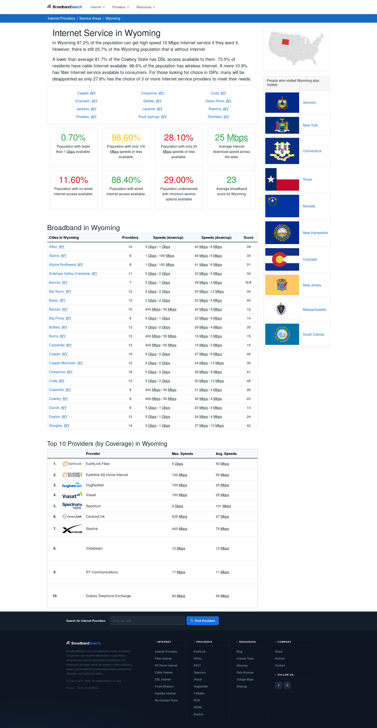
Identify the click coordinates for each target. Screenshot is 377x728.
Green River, (218, 100)
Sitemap (241, 686)
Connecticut (312, 150)
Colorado (310, 259)
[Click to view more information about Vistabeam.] (72, 548)
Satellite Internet (165, 693)
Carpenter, (60, 344)
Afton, (57, 246)
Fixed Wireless (164, 686)
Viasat (198, 679)
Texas (307, 179)
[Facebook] (278, 685)
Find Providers (205, 621)
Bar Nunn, (60, 291)
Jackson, (86, 108)
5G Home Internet (166, 665)
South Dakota (313, 334)
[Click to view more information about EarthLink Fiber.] (72, 463)
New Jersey (312, 284)
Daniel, (58, 407)
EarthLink (200, 651)
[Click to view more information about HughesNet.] (72, 485)
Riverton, (86, 116)
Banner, (58, 282)
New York (310, 125)
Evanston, (86, 100)
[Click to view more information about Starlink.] (72, 528)
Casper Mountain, (66, 362)
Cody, (218, 93)
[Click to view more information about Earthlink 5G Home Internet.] (72, 475)
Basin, (57, 300)
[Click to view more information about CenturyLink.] (72, 516)
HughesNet (201, 686)
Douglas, (59, 425)
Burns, (57, 335)
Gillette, (152, 100)
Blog (239, 651)
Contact (280, 665)
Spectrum (200, 672)
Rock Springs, (152, 116)
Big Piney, (60, 318)
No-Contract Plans (166, 700)
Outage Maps (245, 679)
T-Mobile (199, 693)
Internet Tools (245, 658)
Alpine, (58, 255)
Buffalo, (58, 327)
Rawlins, (219, 108)
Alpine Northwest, (66, 264)
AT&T (197, 665)
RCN (197, 700)
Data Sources (245, 672)
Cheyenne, (152, 93)
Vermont (309, 102)
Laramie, (152, 108)
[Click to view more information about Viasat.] (72, 495)
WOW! (198, 707)
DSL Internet (163, 679)
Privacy (70, 687)
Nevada (309, 205)
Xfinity (198, 658)
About (279, 651)
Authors (280, 658)
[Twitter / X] (287, 685)
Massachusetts (314, 309)
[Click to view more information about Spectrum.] (72, 506)
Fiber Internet (163, 658)
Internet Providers (166, 651)
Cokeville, (60, 389)
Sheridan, (218, 116)
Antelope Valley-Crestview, (73, 273)
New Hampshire (315, 232)
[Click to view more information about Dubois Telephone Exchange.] (72, 596)
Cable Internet (164, 672)
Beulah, (58, 309)
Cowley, (58, 398)
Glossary (242, 665)
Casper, (86, 93)
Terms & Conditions (88, 687)
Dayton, (58, 416)
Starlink (198, 714)
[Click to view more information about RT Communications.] (72, 572)
